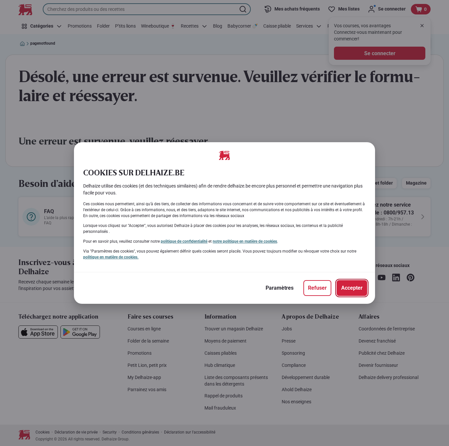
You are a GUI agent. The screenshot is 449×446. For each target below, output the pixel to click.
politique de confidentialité (184, 241)
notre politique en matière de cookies (245, 241)
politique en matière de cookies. (110, 257)
